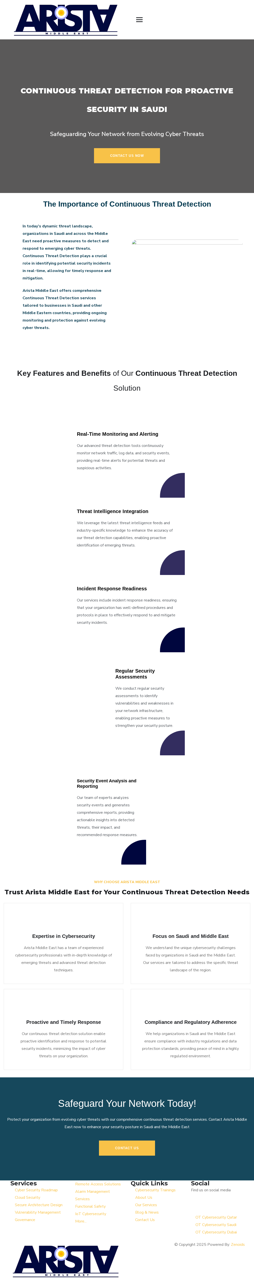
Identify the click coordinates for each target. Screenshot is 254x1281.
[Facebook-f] (210, 1205)
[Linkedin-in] (223, 1205)
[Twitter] (197, 1205)
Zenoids (238, 1244)
